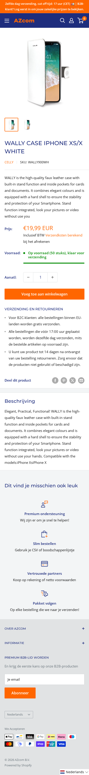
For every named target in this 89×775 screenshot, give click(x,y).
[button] (74, 772)
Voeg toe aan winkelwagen (44, 294)
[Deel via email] (81, 380)
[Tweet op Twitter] (72, 380)
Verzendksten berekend (63, 235)
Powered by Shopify (18, 765)
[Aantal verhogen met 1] (52, 277)
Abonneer (20, 692)
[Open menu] (7, 21)
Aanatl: (10, 277)
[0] (81, 20)
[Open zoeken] (62, 20)
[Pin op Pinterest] (64, 380)
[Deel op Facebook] (55, 380)
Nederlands (15, 714)
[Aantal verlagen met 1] (28, 277)
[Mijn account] (71, 20)
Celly (9, 162)
